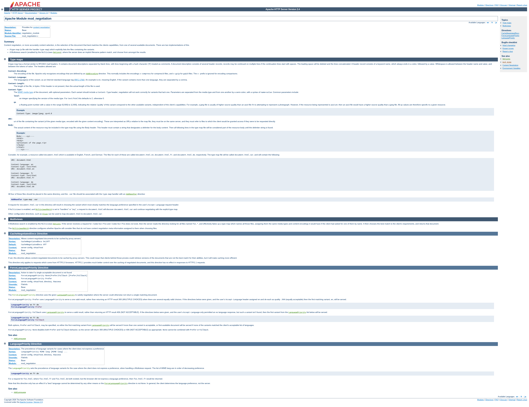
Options (57, 52)
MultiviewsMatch (43, 209)
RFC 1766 (79, 80)
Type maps (507, 23)
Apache (7, 13)
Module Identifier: (13, 33)
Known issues (508, 48)
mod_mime (507, 62)
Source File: (10, 36)
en (487, 22)
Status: (8, 30)
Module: (13, 253)
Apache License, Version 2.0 (31, 402)
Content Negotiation (510, 65)
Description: (10, 27)
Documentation (31, 13)
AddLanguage (20, 339)
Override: (13, 284)
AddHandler (131, 194)
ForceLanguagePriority (116, 383)
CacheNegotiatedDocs (510, 33)
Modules (480, 5)
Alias (45, 214)
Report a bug (522, 5)
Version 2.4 (43, 13)
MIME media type (25, 92)
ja (496, 22)
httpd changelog (509, 45)
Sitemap (512, 5)
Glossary (503, 5)
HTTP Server (17, 13)
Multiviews (507, 26)
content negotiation (41, 27)
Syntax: (12, 241)
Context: (13, 247)
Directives (489, 5)
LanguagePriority (66, 295)
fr (492, 22)
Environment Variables (511, 68)
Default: (12, 244)
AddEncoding (92, 74)
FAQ (497, 5)
